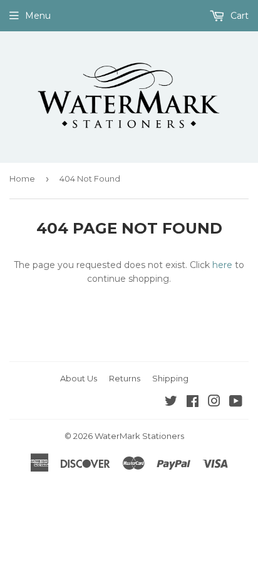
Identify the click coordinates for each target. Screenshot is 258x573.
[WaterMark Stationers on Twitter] (171, 402)
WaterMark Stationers (139, 436)
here (222, 265)
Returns (124, 378)
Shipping (170, 378)
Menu (38, 15)
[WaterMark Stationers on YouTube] (235, 402)
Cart (238, 15)
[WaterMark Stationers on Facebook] (192, 402)
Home (22, 178)
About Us (78, 378)
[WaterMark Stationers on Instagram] (214, 402)
